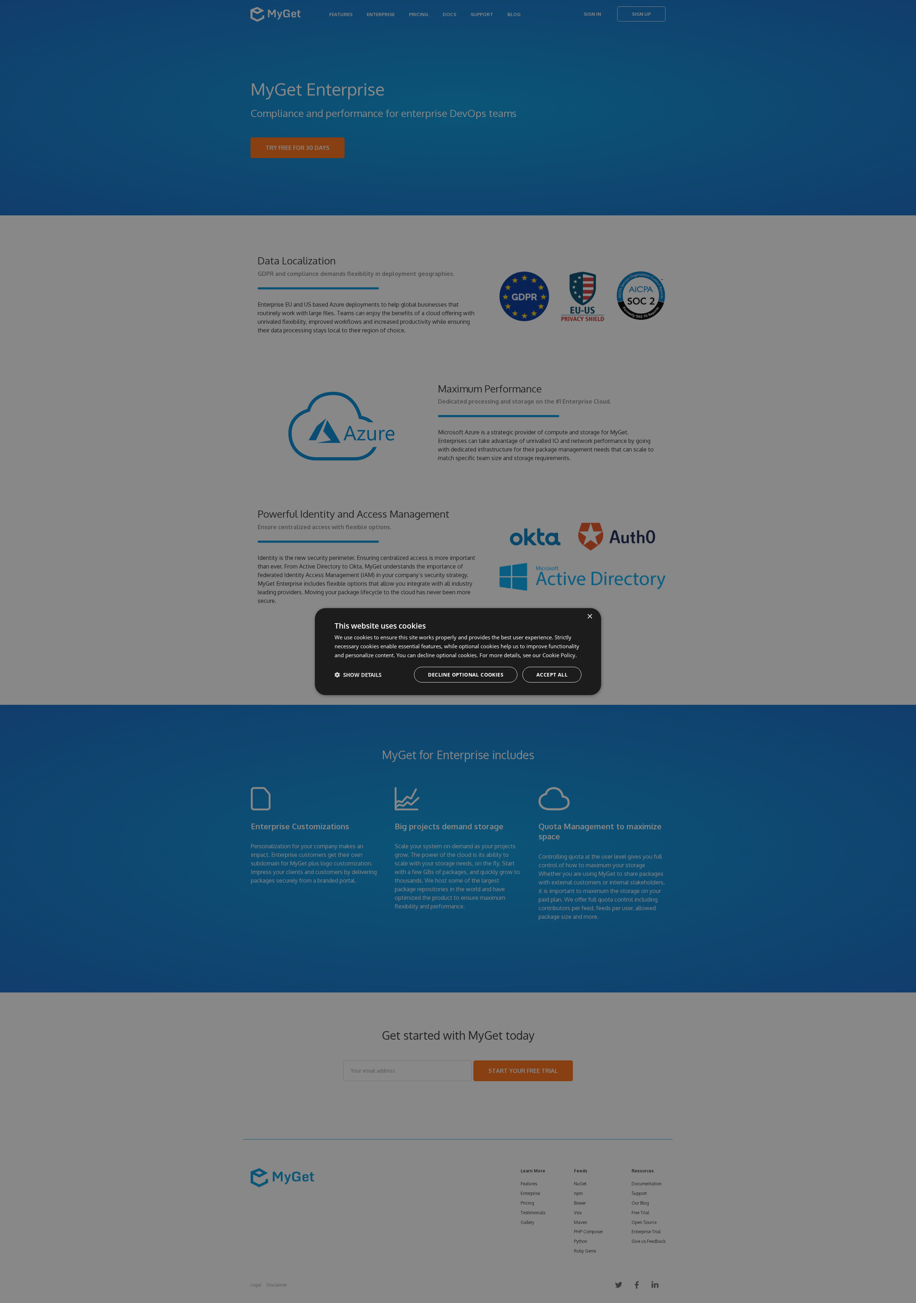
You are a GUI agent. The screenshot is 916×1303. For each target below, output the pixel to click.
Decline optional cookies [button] (465, 674)
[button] (358, 674)
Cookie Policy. (559, 655)
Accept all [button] (551, 674)
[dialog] (458, 651)
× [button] (589, 616)
